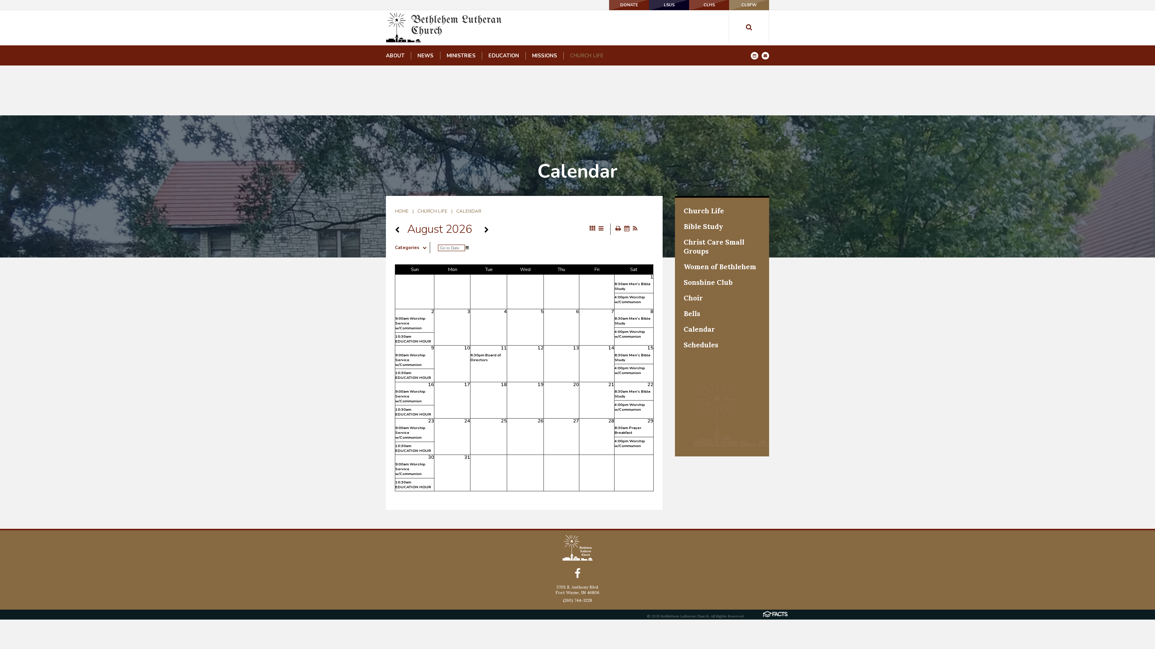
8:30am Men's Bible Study (632, 286)
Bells (692, 313)
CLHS (709, 5)
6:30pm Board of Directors (485, 357)
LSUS (669, 5)
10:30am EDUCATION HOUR (413, 339)
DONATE (629, 5)
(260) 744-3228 (577, 600)
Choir (693, 298)
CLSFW (749, 5)
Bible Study (703, 226)
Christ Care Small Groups (714, 246)
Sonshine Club (708, 282)
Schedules (701, 344)
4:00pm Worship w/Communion (629, 299)
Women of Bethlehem (720, 266)
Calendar (468, 211)
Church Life (432, 211)
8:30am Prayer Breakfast (627, 430)
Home (401, 211)
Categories (407, 247)
